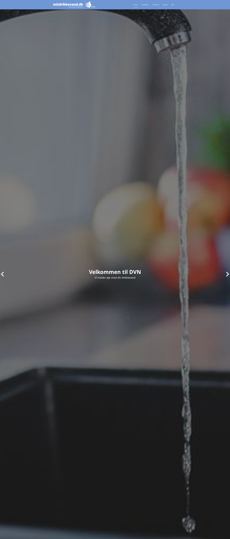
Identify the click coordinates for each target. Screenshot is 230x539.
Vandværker (145, 5)
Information (155, 5)
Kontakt (165, 5)
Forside (135, 5)
